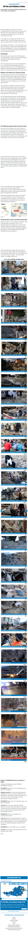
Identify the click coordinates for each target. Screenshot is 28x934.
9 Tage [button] (22, 883)
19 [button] (17, 898)
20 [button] (19, 898)
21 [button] (21, 898)
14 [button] (6, 898)
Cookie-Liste (14, 921)
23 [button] (25, 898)
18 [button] (15, 898)
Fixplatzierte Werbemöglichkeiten (14, 925)
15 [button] (8, 898)
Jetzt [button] (3, 898)
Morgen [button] (14, 883)
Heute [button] (4, 883)
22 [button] (23, 898)
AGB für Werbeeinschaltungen (14, 926)
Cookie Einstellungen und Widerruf (14, 929)
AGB (14, 923)
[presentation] (1, 899)
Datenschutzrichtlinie (14, 920)
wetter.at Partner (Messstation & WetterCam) (14, 928)
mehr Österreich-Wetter (13, 911)
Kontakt (14, 917)
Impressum (14, 918)
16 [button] (10, 898)
